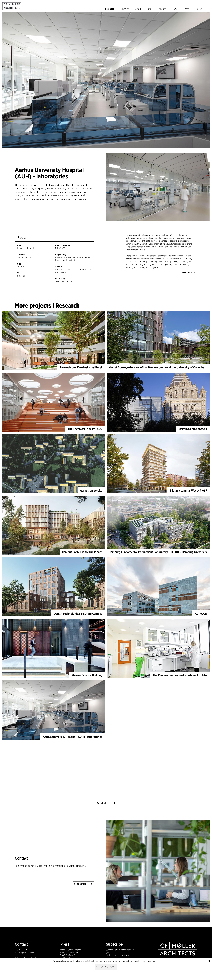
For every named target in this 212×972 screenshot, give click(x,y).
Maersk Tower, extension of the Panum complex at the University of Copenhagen (158, 367)
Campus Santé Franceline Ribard (82, 552)
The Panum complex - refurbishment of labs (180, 675)
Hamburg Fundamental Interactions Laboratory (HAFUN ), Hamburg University (158, 552)
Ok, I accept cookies (106, 966)
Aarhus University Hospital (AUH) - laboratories (72, 737)
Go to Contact (80, 884)
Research (67, 305)
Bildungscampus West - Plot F (188, 490)
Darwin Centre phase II (193, 429)
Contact (21, 858)
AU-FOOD (201, 613)
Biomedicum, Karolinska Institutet (81, 367)
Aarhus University (91, 490)
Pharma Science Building (87, 675)
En (197, 8)
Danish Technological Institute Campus (78, 613)
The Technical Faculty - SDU (85, 429)
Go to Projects (103, 803)
